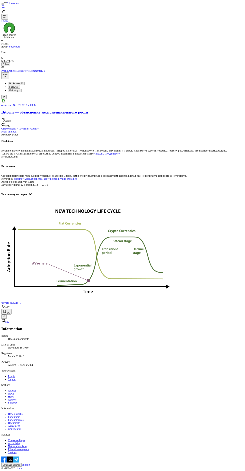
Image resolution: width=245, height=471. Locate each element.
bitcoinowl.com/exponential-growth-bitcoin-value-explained (45, 178)
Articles (13, 70)
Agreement (14, 425)
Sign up (12, 379)
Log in (11, 376)
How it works (15, 413)
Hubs (11, 396)
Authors (12, 399)
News (26, 70)
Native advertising (17, 446)
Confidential (14, 429)
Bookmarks (16, 83)
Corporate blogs (16, 440)
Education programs (18, 449)
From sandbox (8, 131)
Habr (20, 468)
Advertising (14, 443)
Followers (13, 87)
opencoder (6, 105)
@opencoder (13, 46)
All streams (12, 3)
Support (26, 464)
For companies (16, 419)
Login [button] (4, 21)
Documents (14, 423)
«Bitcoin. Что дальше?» (107, 153)
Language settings (11, 465)
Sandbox (12, 402)
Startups (12, 452)
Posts (20, 70)
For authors (14, 417)
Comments (37, 70)
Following (14, 90)
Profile (4, 70)
